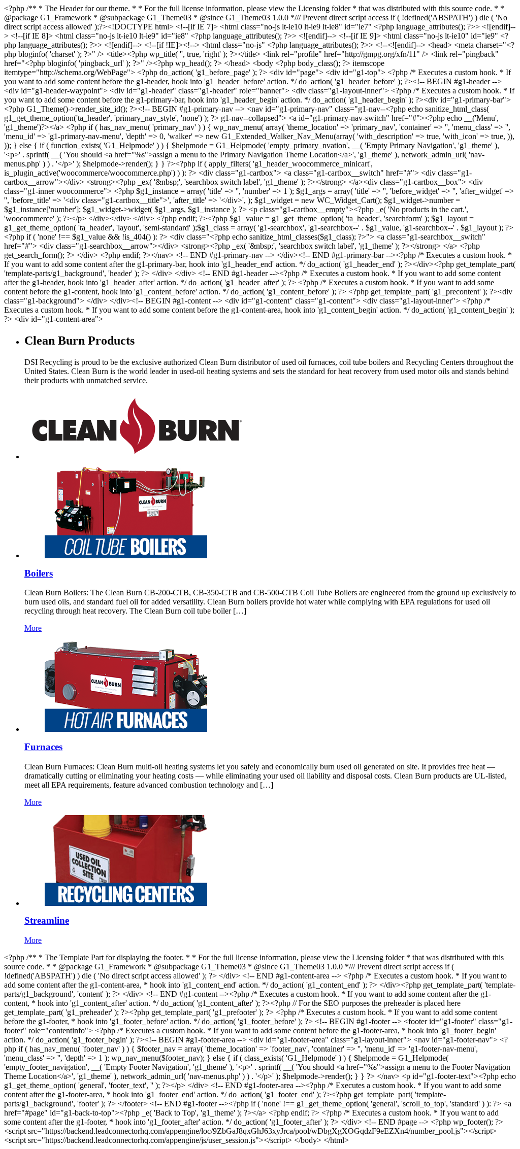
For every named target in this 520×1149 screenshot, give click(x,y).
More (33, 628)
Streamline (46, 920)
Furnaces (43, 746)
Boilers (38, 573)
